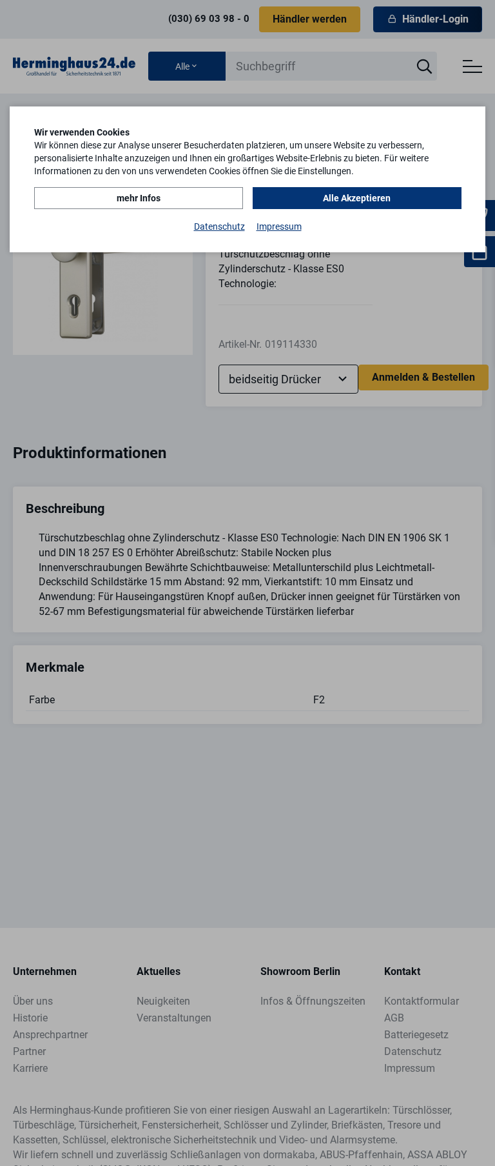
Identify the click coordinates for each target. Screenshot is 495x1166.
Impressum (279, 226)
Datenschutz (219, 226)
